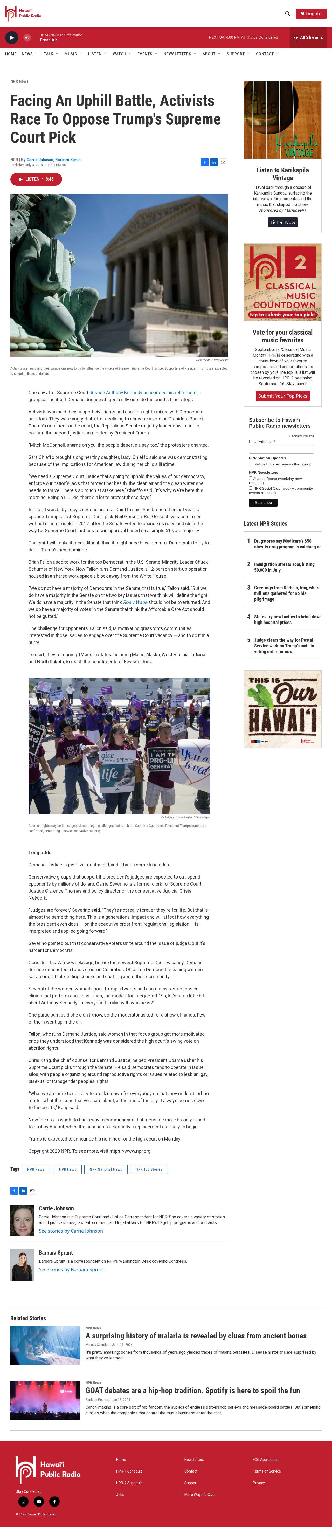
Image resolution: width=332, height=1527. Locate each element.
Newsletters (194, 1460)
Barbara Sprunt (68, 159)
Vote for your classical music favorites (283, 336)
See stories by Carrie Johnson (71, 1231)
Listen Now (283, 222)
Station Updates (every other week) (282, 464)
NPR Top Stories (149, 1169)
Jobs (120, 1495)
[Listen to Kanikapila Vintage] (282, 120)
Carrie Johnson (40, 159)
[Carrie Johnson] (22, 1220)
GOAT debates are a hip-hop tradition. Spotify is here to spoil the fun (193, 1390)
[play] (12, 38)
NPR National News (106, 1169)
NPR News (19, 81)
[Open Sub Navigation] (37, 54)
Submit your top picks (282, 396)
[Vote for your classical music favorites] (282, 282)
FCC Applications (266, 1460)
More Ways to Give (199, 1495)
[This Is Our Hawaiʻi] (282, 709)
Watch (119, 54)
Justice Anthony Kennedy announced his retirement (143, 392)
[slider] (35, 37)
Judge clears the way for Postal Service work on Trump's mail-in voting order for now (284, 645)
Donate (314, 13)
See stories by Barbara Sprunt (71, 1269)
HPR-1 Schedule (129, 1471)
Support (191, 1483)
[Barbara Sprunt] (22, 1265)
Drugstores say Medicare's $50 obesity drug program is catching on (288, 543)
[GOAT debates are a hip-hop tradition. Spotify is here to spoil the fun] (45, 1400)
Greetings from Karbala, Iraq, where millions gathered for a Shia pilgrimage (287, 593)
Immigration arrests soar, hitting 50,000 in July (284, 567)
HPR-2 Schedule (129, 1483)
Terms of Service (267, 1471)
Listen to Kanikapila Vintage (283, 174)
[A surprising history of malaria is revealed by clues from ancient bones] (45, 1345)
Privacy (259, 1483)
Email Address (262, 441)
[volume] (27, 38)
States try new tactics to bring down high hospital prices (288, 619)
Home (11, 54)
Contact (190, 1471)
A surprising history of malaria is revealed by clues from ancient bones (196, 1335)
